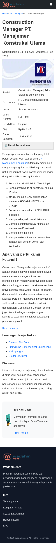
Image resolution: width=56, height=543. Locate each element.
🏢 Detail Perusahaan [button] (17, 145)
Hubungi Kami (11, 519)
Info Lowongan (16, 13)
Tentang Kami (10, 501)
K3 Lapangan (16, 351)
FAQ (5, 525)
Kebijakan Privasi (13, 507)
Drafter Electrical (18, 356)
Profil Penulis (21, 433)
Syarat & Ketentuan (14, 513)
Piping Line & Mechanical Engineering (30, 347)
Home (5, 13)
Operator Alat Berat (19, 342)
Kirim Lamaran (10, 328)
